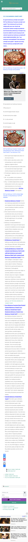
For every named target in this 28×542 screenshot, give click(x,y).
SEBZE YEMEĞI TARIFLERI (11, 476)
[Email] (14, 464)
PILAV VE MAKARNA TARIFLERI (12, 477)
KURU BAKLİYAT (11, 471)
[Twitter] (14, 457)
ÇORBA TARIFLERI (9, 474)
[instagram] (14, 461)
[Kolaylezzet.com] (14, 3)
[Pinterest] (14, 459)
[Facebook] (14, 455)
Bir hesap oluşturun (8, 509)
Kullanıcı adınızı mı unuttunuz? (10, 507)
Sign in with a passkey (15, 499)
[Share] (14, 466)
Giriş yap (14, 502)
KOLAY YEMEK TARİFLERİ (14, 469)
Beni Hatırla (6, 497)
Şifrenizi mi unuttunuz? (8, 506)
